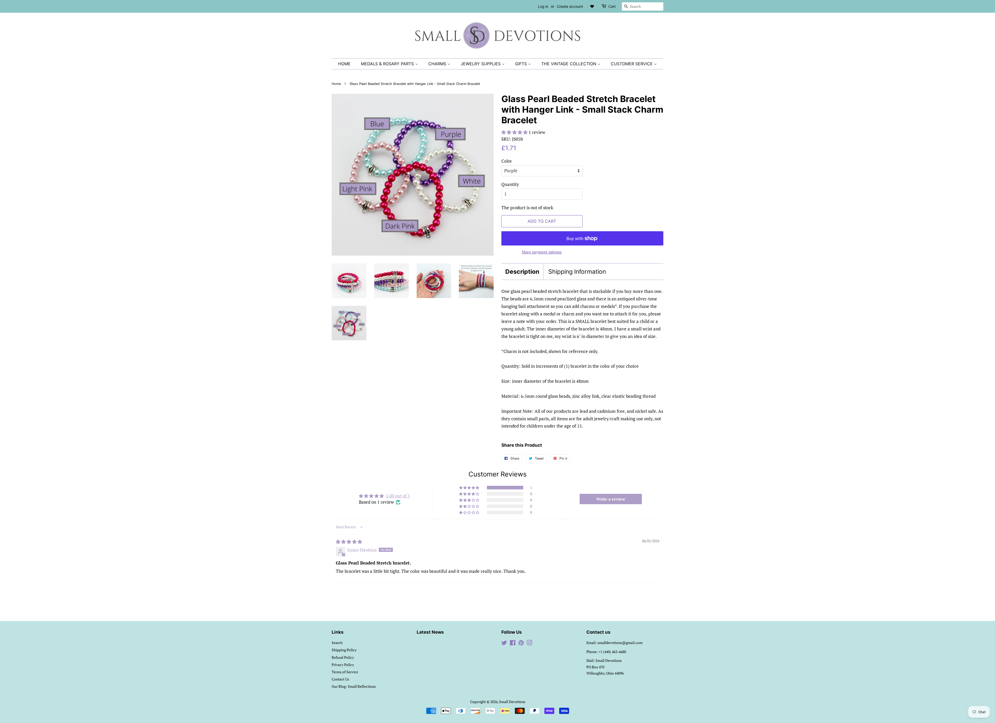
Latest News (430, 632)
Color (506, 161)
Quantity (510, 184)
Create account (570, 6)
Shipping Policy (344, 649)
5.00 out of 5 (398, 496)
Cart (612, 6)
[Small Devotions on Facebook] (513, 643)
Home (344, 63)
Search (337, 642)
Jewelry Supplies (481, 63)
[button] (515, 132)
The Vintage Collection (569, 63)
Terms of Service (345, 671)
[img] (349, 542)
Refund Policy (343, 657)
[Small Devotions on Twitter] (504, 643)
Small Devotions (512, 701)
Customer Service (632, 63)
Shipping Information (577, 271)
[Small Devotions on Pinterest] (521, 643)
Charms (437, 63)
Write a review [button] (610, 499)
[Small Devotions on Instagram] (529, 643)
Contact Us (340, 679)
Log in (543, 6)
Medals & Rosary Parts (388, 63)
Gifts (521, 63)
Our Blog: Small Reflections (354, 686)
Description (522, 271)
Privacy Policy (343, 664)
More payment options (542, 252)
